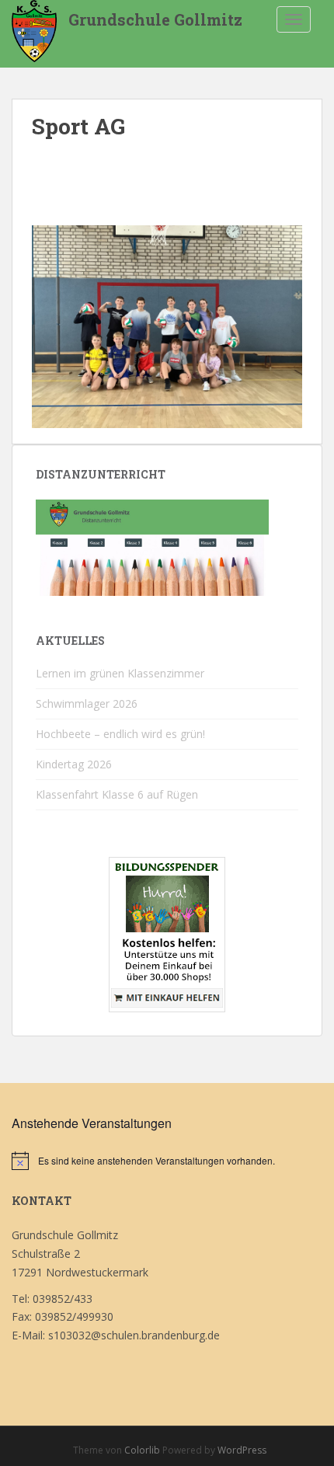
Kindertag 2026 (74, 764)
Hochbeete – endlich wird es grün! (120, 733)
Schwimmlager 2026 (86, 703)
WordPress (241, 1450)
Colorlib (142, 1450)
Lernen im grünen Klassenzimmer (120, 673)
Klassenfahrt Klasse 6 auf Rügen (117, 794)
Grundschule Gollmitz (155, 19)
